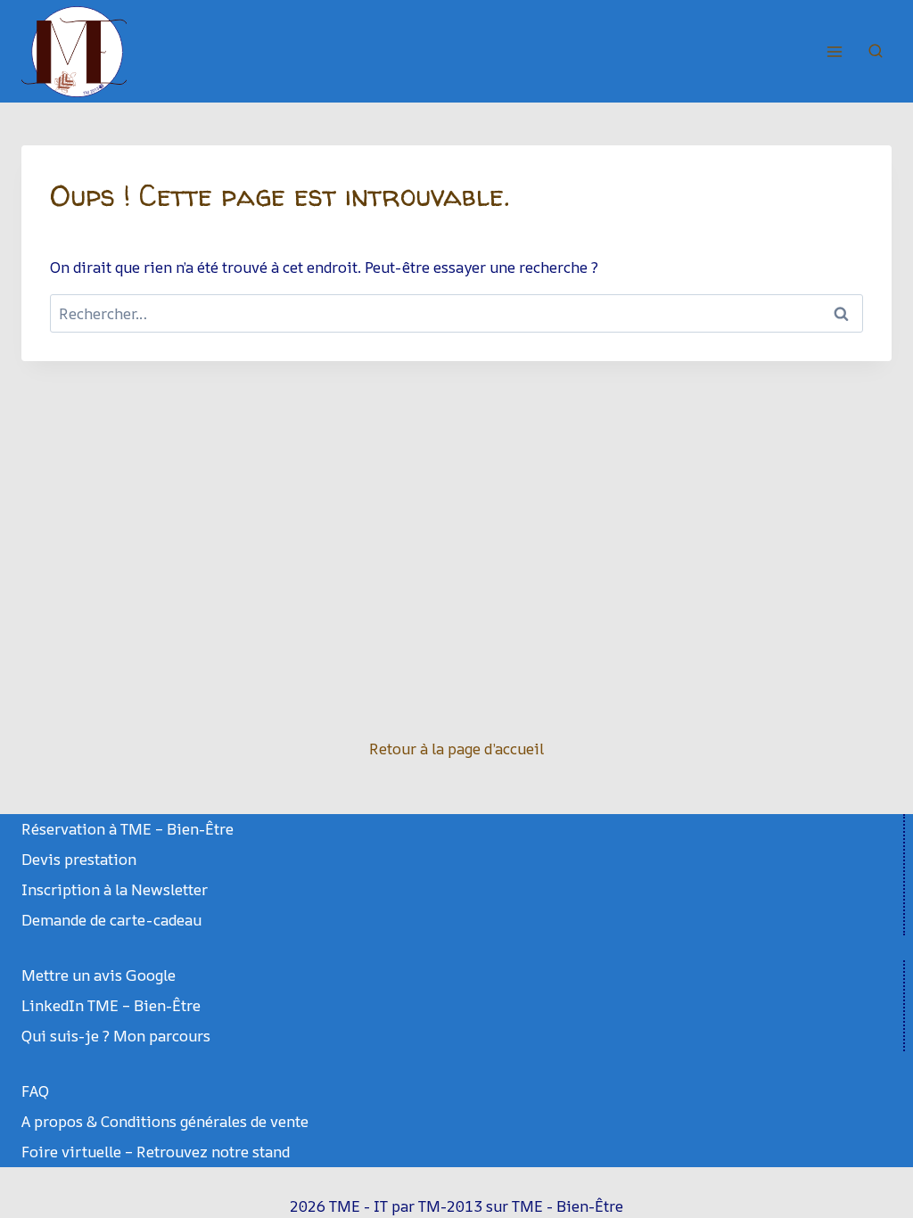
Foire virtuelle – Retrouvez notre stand (155, 1151)
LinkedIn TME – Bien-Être (111, 1005)
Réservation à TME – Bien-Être (127, 829)
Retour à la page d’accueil (456, 748)
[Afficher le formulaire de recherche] (876, 52)
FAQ (35, 1091)
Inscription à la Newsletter (114, 889)
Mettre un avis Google (98, 975)
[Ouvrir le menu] (834, 51)
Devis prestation (78, 859)
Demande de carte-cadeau (111, 919)
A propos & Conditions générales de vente (164, 1121)
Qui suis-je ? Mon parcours (115, 1035)
